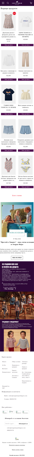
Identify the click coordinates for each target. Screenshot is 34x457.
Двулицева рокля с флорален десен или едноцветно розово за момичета (8, 35)
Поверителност (6, 372)
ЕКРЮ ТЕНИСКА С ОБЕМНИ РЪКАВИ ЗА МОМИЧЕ (25, 34)
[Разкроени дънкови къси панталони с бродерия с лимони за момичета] (25, 128)
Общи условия (16, 361)
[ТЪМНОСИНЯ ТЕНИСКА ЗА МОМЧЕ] (8, 94)
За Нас (4, 365)
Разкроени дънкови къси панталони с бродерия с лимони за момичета (25, 142)
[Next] (33, 227)
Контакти (4, 368)
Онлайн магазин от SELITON (17, 455)
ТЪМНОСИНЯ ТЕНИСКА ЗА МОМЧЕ (8, 106)
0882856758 (13, 399)
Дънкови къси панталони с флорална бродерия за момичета (8, 142)
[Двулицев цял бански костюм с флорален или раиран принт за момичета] (8, 165)
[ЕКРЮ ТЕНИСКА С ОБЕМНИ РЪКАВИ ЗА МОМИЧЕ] (25, 21)
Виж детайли (9, 45)
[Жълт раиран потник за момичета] (25, 94)
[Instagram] (7, 402)
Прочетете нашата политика (17, 445)
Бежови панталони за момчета (25, 72)
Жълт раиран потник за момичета (25, 106)
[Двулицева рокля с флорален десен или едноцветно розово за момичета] (8, 21)
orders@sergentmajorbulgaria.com (18, 395)
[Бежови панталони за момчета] (25, 59)
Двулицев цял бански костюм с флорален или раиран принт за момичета (8, 179)
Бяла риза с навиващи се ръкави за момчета (8, 72)
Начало (4, 361)
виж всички (17, 257)
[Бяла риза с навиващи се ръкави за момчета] (8, 59)
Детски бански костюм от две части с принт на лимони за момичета (25, 178)
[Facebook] (4, 402)
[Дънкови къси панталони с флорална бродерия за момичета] (8, 128)
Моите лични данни (17, 449)
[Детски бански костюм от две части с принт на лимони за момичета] (25, 165)
